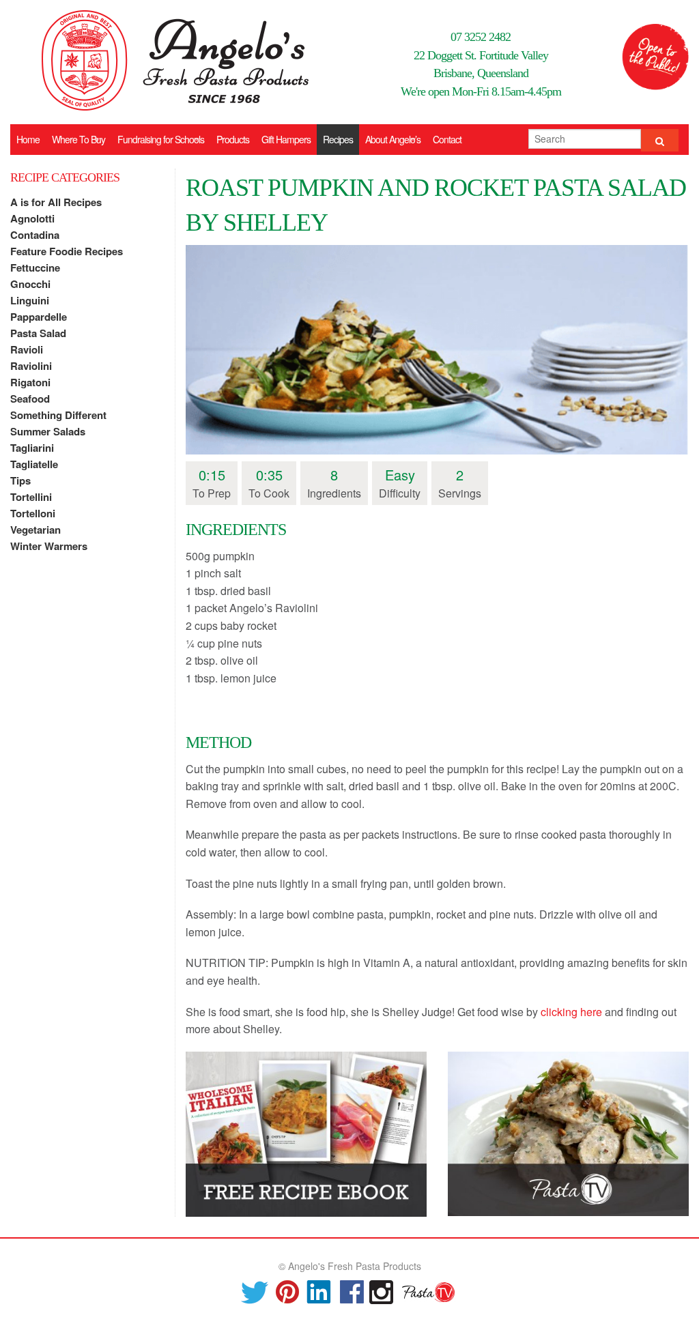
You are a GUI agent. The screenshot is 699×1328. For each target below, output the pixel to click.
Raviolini (31, 365)
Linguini (29, 300)
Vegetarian (35, 529)
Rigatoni (30, 382)
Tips (20, 480)
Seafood (30, 398)
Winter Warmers (48, 545)
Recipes (338, 139)
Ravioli (26, 349)
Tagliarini (32, 447)
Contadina (34, 234)
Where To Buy (78, 139)
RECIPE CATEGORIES (64, 177)
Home (28, 139)
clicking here (571, 1012)
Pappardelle (38, 316)
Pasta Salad (38, 333)
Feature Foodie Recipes (66, 251)
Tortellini (31, 496)
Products (232, 139)
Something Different (58, 414)
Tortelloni (32, 513)
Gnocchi (30, 283)
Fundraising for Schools (160, 139)
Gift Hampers (286, 139)
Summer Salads (47, 431)
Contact (447, 139)
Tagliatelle (34, 464)
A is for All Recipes (56, 202)
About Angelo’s (392, 139)
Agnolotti (32, 218)
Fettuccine (35, 267)
